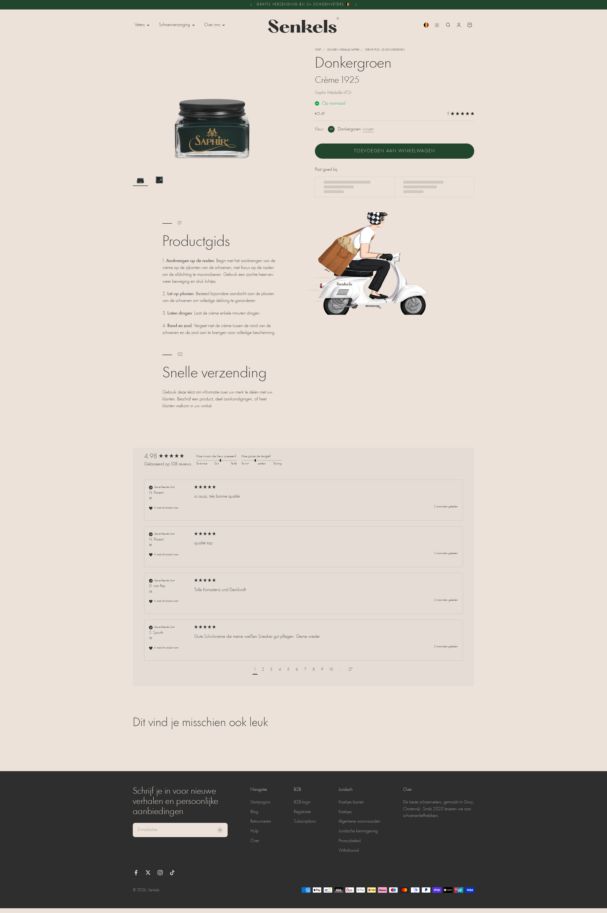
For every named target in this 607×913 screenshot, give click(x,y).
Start (318, 49)
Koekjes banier (351, 802)
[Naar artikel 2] (159, 179)
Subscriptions (305, 821)
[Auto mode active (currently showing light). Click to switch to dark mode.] (437, 25)
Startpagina (260, 802)
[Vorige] (251, 5)
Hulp (254, 831)
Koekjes (345, 812)
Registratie (302, 812)
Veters (140, 25)
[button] (255, 670)
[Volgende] (356, 5)
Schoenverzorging (174, 25)
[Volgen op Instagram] (160, 872)
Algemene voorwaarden (359, 821)
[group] (169, 456)
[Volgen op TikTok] (172, 872)
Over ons (212, 25)
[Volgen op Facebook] (136, 872)
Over (254, 841)
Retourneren (260, 821)
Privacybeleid (350, 841)
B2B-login (302, 802)
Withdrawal (349, 850)
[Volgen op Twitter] (148, 872)
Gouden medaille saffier (343, 49)
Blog (254, 812)
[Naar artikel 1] (140, 179)
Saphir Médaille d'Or (333, 92)
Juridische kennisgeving (358, 831)
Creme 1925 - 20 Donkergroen (385, 49)
